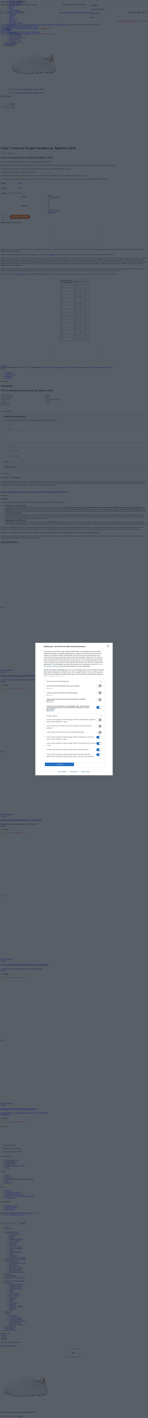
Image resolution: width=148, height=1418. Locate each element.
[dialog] (74, 709)
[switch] (99, 685)
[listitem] (74, 681)
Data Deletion (62, 771)
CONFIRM (59, 764)
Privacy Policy (85, 771)
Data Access (74, 771)
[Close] (109, 647)
